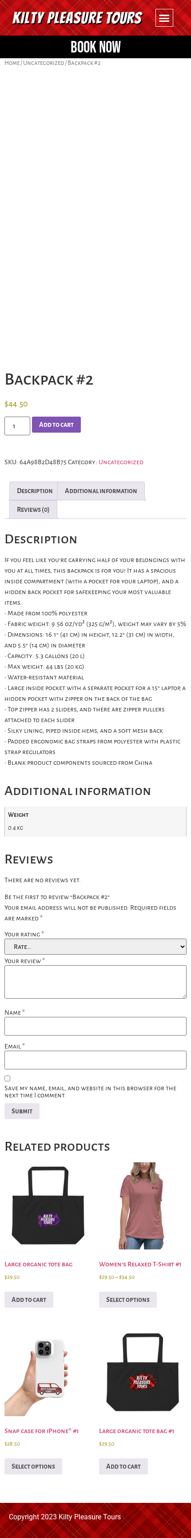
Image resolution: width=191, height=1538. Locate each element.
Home (12, 63)
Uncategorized (43, 63)
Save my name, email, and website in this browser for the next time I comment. (90, 1091)
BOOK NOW (96, 47)
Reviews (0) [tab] (33, 509)
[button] (164, 18)
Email (14, 1046)
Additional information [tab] (101, 490)
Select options (128, 1299)
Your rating (24, 934)
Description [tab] (35, 490)
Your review (24, 960)
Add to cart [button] (29, 1299)
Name (14, 1012)
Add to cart (56, 424)
